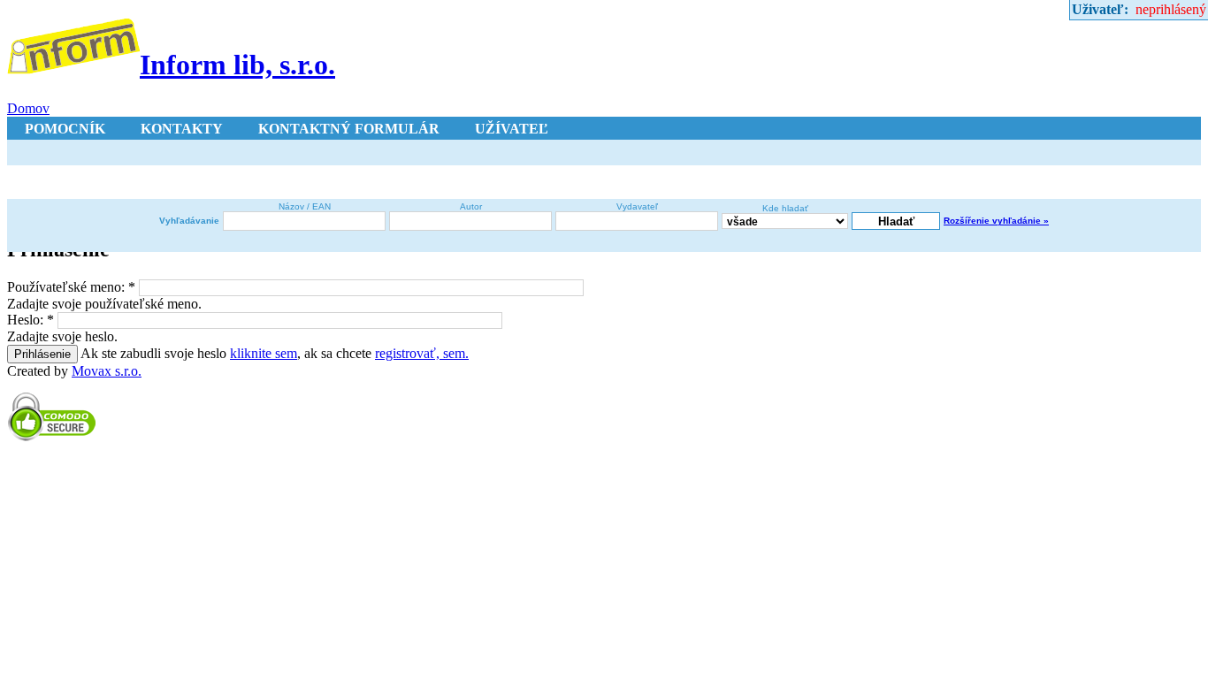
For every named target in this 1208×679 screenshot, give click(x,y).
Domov (28, 108)
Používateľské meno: (71, 286)
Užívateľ (511, 128)
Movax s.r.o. (106, 370)
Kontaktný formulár (349, 128)
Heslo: (30, 319)
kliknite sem (263, 353)
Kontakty (182, 128)
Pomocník (65, 128)
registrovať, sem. (422, 353)
